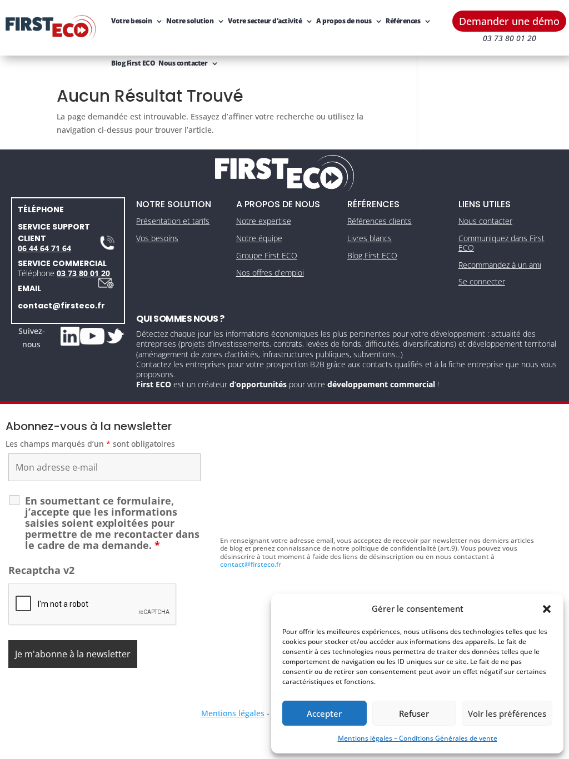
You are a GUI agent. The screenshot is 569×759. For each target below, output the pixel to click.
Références (403, 21)
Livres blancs (369, 238)
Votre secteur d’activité (265, 21)
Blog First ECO (133, 63)
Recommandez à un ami (499, 264)
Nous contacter (182, 63)
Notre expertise (263, 221)
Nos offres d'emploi (270, 272)
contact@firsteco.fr (61, 305)
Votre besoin (131, 21)
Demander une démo (509, 21)
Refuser (414, 713)
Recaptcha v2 (41, 570)
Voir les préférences (507, 713)
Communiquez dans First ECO (501, 243)
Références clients (379, 221)
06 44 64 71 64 (44, 248)
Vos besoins (157, 238)
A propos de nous (343, 21)
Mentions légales (232, 713)
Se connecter (481, 281)
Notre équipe (259, 238)
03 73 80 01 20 (83, 273)
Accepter (324, 713)
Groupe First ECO (266, 255)
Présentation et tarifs (172, 221)
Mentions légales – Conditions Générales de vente (417, 738)
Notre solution (189, 21)
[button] (546, 609)
